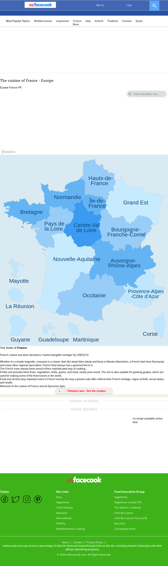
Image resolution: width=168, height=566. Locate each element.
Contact (77, 542)
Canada (127, 21)
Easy (59, 497)
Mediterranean (43, 21)
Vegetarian (62, 502)
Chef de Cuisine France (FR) (130, 518)
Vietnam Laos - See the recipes (86, 391)
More (76, 24)
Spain (139, 21)
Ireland (99, 21)
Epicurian (120, 523)
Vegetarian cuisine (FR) (128, 502)
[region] (84, 122)
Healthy (60, 523)
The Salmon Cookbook (127, 507)
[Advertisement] (84, 50)
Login (129, 5)
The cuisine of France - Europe (26, 80)
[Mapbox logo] (8, 152)
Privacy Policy (94, 542)
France (77, 21)
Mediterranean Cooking (70, 529)
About (65, 542)
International (63, 518)
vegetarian (62, 21)
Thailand (112, 21)
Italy (88, 21)
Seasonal (61, 513)
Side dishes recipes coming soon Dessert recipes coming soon (84, 392)
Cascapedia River (125, 529)
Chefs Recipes (64, 507)
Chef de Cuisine (123, 513)
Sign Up (100, 5)
